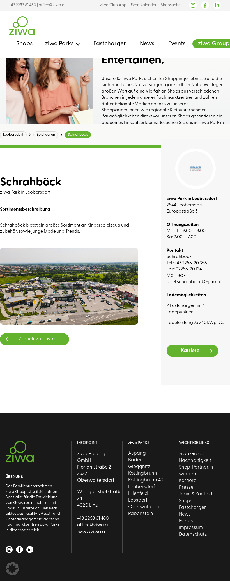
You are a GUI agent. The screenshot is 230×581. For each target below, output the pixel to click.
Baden (135, 460)
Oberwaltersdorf (147, 507)
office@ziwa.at (52, 5)
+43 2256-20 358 (191, 263)
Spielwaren (45, 135)
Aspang (137, 453)
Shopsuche (171, 5)
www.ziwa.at (92, 532)
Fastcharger (109, 44)
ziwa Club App (113, 5)
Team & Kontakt (196, 494)
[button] (12, 568)
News (147, 44)
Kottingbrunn (142, 473)
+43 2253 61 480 (22, 5)
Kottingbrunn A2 (146, 480)
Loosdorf (138, 500)
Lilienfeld (138, 493)
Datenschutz (193, 534)
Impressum (191, 527)
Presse (186, 487)
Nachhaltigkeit (195, 460)
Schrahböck (78, 135)
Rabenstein (140, 513)
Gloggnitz (139, 466)
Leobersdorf (13, 135)
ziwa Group (213, 44)
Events (176, 44)
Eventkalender (144, 5)
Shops (24, 44)
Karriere (187, 480)
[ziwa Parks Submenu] (77, 43)
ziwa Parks (59, 44)
